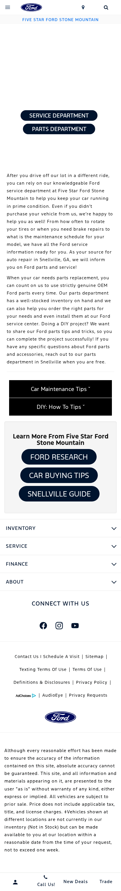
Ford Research (59, 457)
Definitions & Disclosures (42, 682)
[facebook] (43, 625)
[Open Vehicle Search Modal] (106, 7)
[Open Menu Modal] (7, 7)
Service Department (59, 115)
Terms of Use (87, 669)
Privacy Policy (91, 682)
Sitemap (94, 656)
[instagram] (59, 625)
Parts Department (59, 128)
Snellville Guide (59, 494)
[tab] (60, 389)
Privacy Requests (88, 695)
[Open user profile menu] (15, 882)
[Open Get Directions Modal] (83, 7)
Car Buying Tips (59, 475)
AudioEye (52, 695)
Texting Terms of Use (43, 669)
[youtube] (74, 625)
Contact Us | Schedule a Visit (47, 656)
